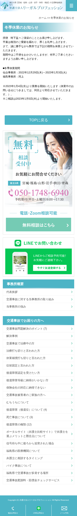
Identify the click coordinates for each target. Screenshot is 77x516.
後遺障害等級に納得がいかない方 (27, 380)
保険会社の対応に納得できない (26, 387)
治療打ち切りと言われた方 (23, 350)
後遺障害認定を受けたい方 (23, 372)
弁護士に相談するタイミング (24, 458)
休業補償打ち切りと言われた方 (26, 358)
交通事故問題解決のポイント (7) (26, 328)
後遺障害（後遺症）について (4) (26, 409)
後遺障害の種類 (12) (19, 424)
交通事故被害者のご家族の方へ (26, 394)
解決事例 (12, 335)
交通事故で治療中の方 (20, 343)
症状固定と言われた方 (20, 365)
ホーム (43, 17)
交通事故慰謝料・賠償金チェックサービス (33, 480)
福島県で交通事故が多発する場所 (27, 472)
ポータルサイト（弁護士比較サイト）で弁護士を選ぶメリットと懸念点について (37, 433)
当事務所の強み (16, 306)
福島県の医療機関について (23, 450)
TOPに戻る (38, 120)
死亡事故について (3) (19, 417)
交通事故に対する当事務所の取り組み (30, 299)
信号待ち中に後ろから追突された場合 (30, 443)
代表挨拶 (12, 291)
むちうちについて (17, 402)
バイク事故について (19, 465)
